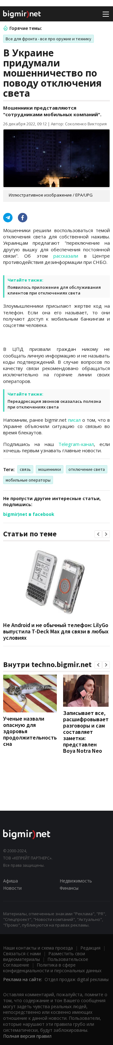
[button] (98, 534)
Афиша (10, 881)
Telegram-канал (76, 444)
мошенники (49, 469)
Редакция (90, 948)
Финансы (69, 888)
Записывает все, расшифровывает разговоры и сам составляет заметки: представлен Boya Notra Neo (86, 731)
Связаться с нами (22, 953)
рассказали (65, 256)
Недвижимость (76, 881)
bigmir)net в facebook (28, 514)
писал (74, 420)
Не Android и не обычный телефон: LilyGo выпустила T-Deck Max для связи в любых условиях (56, 631)
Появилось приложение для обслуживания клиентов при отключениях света (54, 290)
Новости (12, 888)
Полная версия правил (27, 1036)
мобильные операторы (28, 480)
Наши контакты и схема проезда (38, 948)
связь (25, 469)
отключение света (86, 469)
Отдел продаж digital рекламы (77, 979)
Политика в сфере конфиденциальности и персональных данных (52, 968)
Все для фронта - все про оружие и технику (48, 39)
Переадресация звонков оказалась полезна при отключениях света (54, 404)
